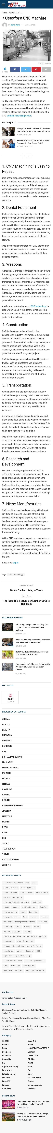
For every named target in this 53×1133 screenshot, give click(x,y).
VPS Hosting (29, 966)
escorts (34, 917)
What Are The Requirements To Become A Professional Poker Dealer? (33, 641)
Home (4, 13)
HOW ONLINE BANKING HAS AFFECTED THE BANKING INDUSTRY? (32, 653)
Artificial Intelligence (13, 897)
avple (15, 562)
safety (19, 951)
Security (29, 951)
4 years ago (21, 646)
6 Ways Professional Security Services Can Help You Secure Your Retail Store (33, 129)
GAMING (6, 795)
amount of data (10, 893)
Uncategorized (10, 860)
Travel (5, 854)
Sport (5, 843)
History (27, 927)
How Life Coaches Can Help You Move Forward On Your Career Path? (33, 142)
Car (4, 751)
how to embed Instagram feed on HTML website (25, 936)
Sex (4, 838)
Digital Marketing (12, 757)
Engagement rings (12, 917)
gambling (8, 927)
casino (16, 907)
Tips (5, 966)
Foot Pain (43, 922)
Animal (6, 719)
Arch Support (42, 893)
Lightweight (9, 941)
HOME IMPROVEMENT (12, 805)
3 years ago (21, 634)
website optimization (35, 970)
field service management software (19, 922)
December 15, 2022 (25, 146)
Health (6, 800)
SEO (38, 951)
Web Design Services (13, 970)
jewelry (6, 811)
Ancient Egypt (26, 893)
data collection (10, 912)
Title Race (15, 966)
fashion (44, 917)
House (27, 931)
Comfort (43, 907)
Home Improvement (12, 931)
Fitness (6, 784)
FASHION (6, 778)
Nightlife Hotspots (25, 941)
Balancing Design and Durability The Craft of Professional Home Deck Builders (32, 627)
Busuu (6, 907)
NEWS (11, 13)
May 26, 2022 (30, 25)
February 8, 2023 (24, 134)
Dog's (23, 912)
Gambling (7, 789)
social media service (13, 961)
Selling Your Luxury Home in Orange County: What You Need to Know (32, 1115)
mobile (5, 822)
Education (33, 912)
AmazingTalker (27, 888)
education (7, 762)
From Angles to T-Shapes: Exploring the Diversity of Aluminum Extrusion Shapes (33, 667)
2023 (34, 883)
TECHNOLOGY (8, 849)
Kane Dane (15, 25)
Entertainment (10, 768)
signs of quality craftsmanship (17, 956)
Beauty (6, 724)
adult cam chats (11, 888)
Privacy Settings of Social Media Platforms (22, 946)
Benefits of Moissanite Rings (16, 902)
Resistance (8, 951)
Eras (25, 917)
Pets (4, 833)
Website (6, 865)
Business (19, 13)
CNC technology (16, 575)
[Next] (29, 156)
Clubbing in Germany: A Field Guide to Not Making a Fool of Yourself (33, 1102)
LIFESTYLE (7, 816)
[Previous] (24, 156)
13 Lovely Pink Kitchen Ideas (16, 883)
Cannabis (7, 746)
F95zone (6, 773)
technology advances (35, 961)
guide (18, 927)
